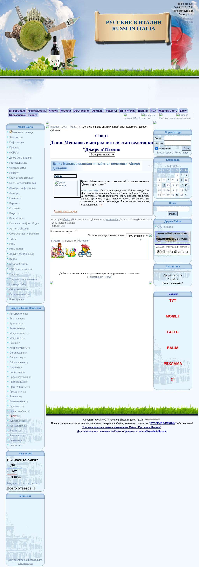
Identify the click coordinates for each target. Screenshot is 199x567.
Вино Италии (16, 218)
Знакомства (16, 137)
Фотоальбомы (17, 167)
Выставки (15, 318)
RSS (190, 14)
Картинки (14, 203)
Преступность (18, 386)
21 (172, 190)
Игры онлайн (16, 248)
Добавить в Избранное (186, 19)
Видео (13, 259)
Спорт (13, 416)
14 (172, 185)
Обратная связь (18, 289)
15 (177, 185)
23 (181, 190)
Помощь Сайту (18, 284)
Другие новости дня (65, 211)
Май (72, 126)
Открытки (14, 208)
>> (101, 204)
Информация (16, 142)
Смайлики (15, 198)
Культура (15, 323)
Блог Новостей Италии (22, 183)
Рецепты (14, 213)
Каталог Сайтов (18, 264)
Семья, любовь (18, 411)
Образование (17, 362)
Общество (16, 357)
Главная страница (22, 132)
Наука (13, 343)
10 (186, 180)
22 (177, 190)
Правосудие (17, 382)
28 (172, 195)
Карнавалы (16, 328)
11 (159, 185)
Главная (119, 70)
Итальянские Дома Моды (24, 223)
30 (181, 195)
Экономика (16, 440)
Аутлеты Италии (19, 228)
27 (168, 195)
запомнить (164, 148)
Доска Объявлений (20, 157)
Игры (12, 243)
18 (159, 190)
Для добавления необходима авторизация (25, 561)
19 (163, 190)
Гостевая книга (18, 162)
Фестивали (16, 430)
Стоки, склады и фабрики (24, 233)
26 (163, 195)
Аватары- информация (22, 188)
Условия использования (23, 279)
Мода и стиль (17, 333)
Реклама (14, 274)
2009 (64, 126)
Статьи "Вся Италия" (21, 178)
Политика (15, 372)
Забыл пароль (164, 152)
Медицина (15, 338)
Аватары (14, 193)
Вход (148, 70)
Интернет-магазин (19, 294)
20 (168, 190)
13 (78, 126)
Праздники (16, 391)
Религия (14, 406)
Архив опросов (31, 483)
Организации (17, 352)
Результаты (13, 483)
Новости (14, 173)
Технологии (16, 425)
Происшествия (18, 377)
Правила (14, 147)
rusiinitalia (112, 219)
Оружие (14, 367)
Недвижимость (18, 347)
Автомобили (17, 313)
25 (159, 195)
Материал (83, 240)
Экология (15, 445)
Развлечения (17, 401)
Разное (14, 396)
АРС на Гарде (165, 226)
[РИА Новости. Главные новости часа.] (65, 176)
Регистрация (135, 70)
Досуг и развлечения (21, 254)
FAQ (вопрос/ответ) (20, 269)
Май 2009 (172, 166)
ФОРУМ (14, 152)
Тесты (12, 238)
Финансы (15, 435)
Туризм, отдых (18, 420)
